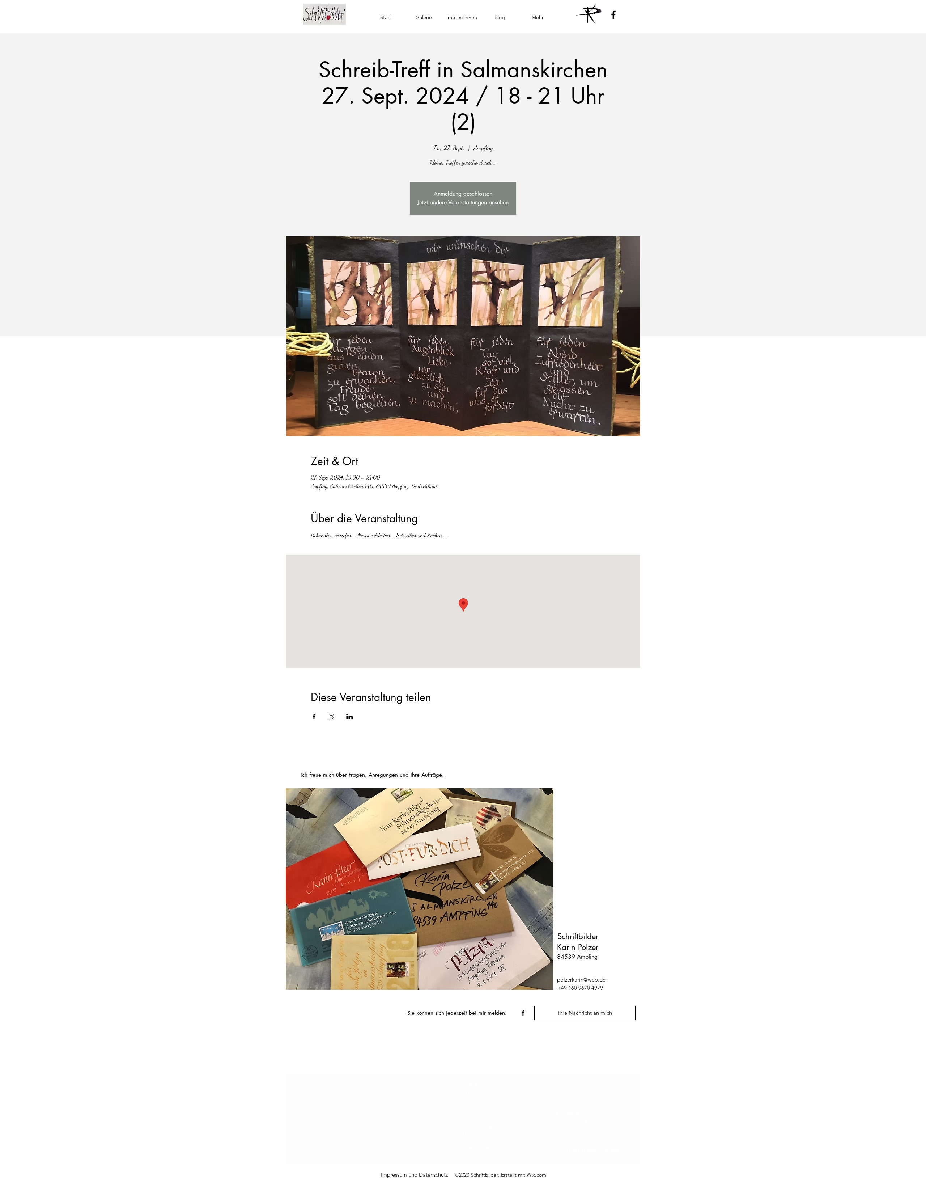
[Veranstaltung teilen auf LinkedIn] (349, 716)
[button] (424, 17)
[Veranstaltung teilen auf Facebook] (314, 716)
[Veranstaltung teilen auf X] (331, 716)
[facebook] (523, 1013)
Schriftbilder (577, 936)
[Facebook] (613, 14)
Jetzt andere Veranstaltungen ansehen (463, 202)
